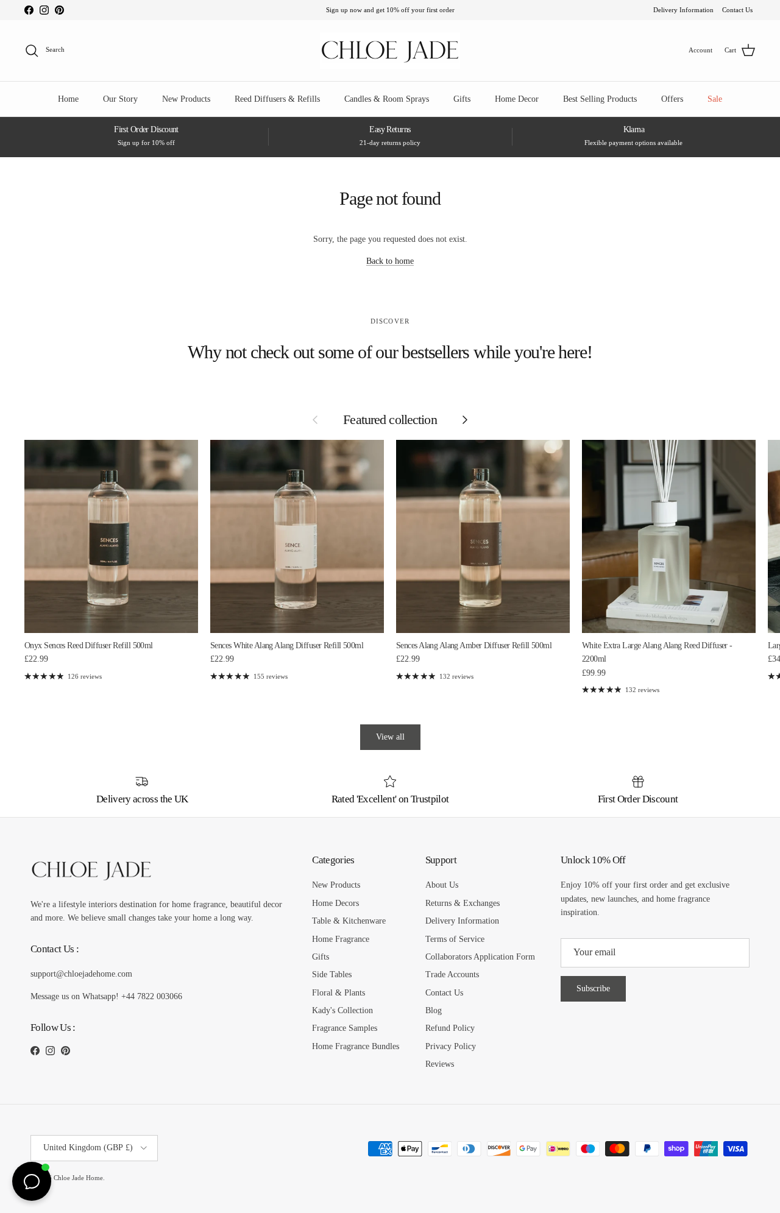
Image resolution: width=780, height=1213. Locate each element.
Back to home (390, 261)
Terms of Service (454, 939)
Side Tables (332, 974)
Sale (714, 99)
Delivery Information (683, 9)
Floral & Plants (338, 992)
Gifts (461, 99)
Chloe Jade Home (78, 1177)
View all (390, 736)
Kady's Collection (342, 1010)
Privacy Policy (450, 1046)
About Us (441, 884)
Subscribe (593, 988)
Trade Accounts (452, 974)
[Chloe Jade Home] (390, 50)
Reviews (439, 1064)
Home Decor (517, 99)
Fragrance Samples (344, 1028)
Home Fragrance (340, 939)
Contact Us (737, 9)
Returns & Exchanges (462, 903)
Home (68, 99)
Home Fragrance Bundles (355, 1046)
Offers (672, 99)
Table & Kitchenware (349, 920)
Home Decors (335, 903)
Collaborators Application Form (480, 956)
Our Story (120, 99)
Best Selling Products (600, 99)
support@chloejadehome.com (81, 973)
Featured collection (390, 419)
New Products (186, 99)
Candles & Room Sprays (386, 99)
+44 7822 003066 (151, 996)
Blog (433, 1010)
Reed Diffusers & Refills (277, 99)
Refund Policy (450, 1028)
